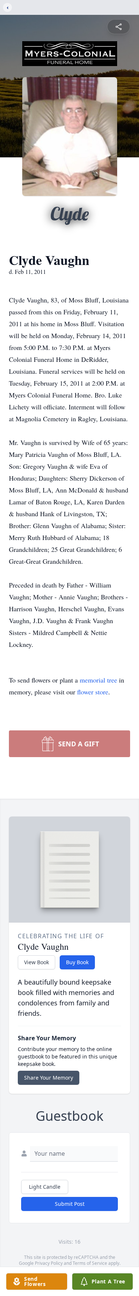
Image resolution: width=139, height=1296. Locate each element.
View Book (36, 962)
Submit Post (70, 1203)
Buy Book (77, 962)
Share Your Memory (48, 1077)
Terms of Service (90, 1263)
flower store (92, 691)
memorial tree (98, 679)
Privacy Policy (49, 1263)
